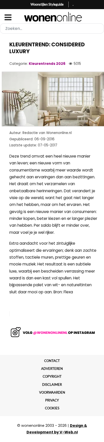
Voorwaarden (52, 392)
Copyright (52, 376)
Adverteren (52, 369)
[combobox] (52, 28)
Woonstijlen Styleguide (47, 4)
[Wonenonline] (52, 17)
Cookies (52, 408)
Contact (52, 361)
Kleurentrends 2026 (47, 63)
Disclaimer (52, 384)
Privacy (52, 400)
